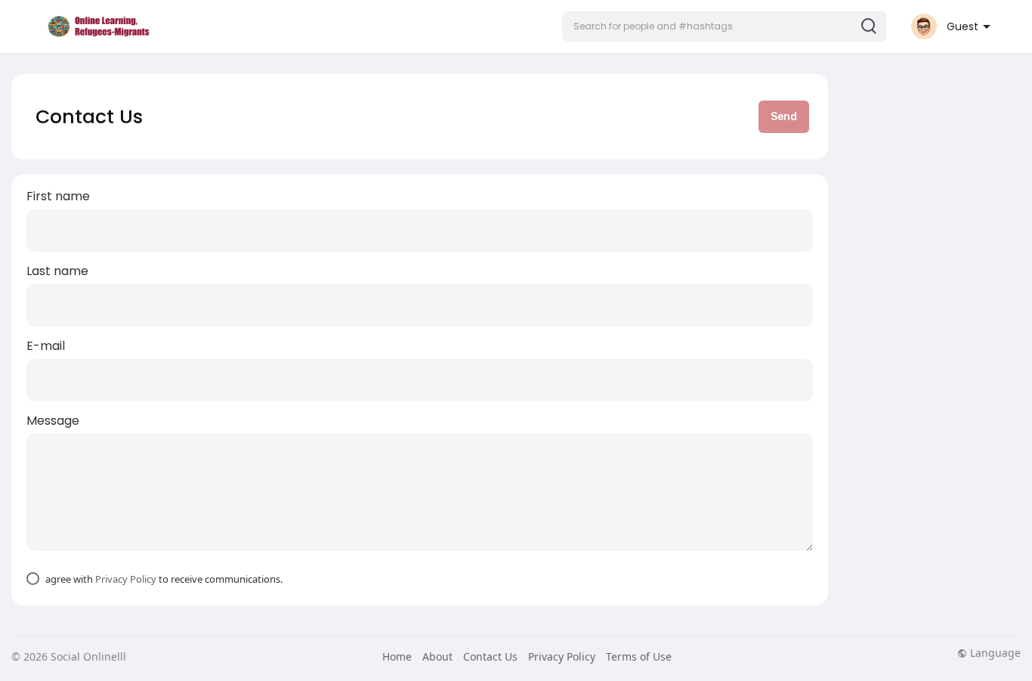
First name (58, 196)
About (437, 656)
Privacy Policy (125, 579)
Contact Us (490, 656)
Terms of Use (639, 656)
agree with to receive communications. (164, 579)
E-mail (45, 346)
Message (52, 421)
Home (397, 656)
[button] (724, 26)
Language (994, 653)
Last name (57, 271)
